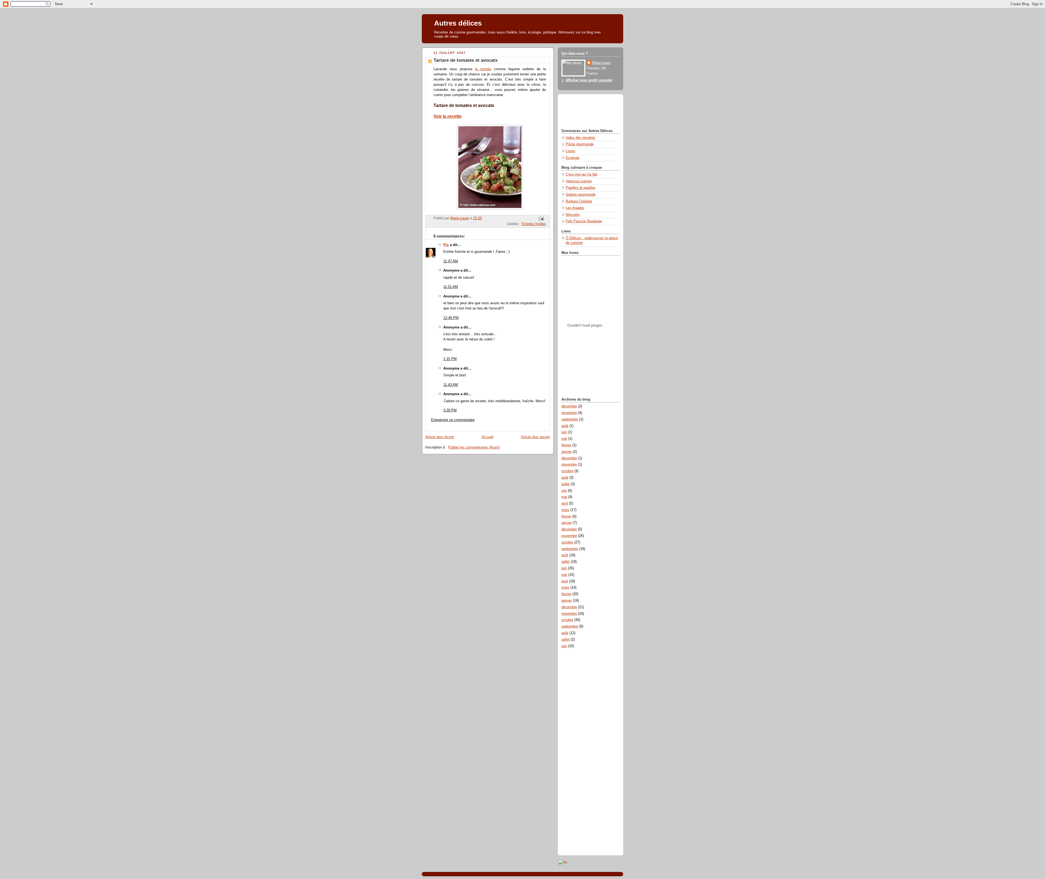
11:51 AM (450, 287)
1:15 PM (450, 359)
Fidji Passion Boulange (584, 221)
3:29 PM (450, 410)
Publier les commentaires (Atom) (474, 447)
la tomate (483, 69)
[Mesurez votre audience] (563, 865)
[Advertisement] (585, 111)
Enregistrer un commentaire (453, 420)
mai (564, 439)
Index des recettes (580, 138)
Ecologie (572, 158)
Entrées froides (534, 224)
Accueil (487, 437)
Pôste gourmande (580, 144)
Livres (570, 151)
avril (564, 503)
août (564, 426)
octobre (567, 471)
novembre (569, 413)
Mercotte (573, 215)
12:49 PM (451, 318)
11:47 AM (450, 261)
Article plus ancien (535, 437)
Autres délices (458, 23)
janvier (566, 452)
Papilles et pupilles (580, 188)
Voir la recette (448, 116)
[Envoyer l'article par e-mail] (541, 218)
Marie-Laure (601, 63)
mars (565, 510)
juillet (565, 484)
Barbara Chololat (579, 201)
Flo (446, 245)
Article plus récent (439, 437)
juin (564, 432)
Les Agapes (575, 208)
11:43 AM (450, 385)
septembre (569, 419)
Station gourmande (580, 194)
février (566, 445)
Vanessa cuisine (579, 181)
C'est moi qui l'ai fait (581, 174)
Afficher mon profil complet (588, 80)
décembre (569, 406)
